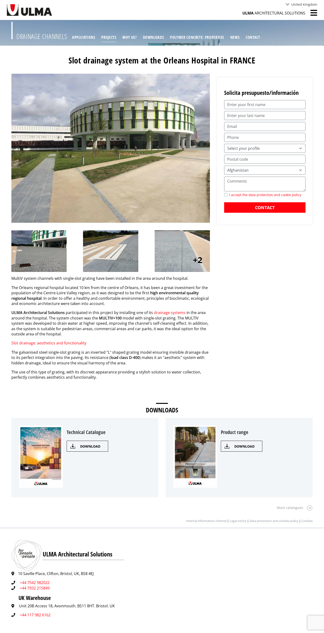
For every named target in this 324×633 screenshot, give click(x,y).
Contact (253, 37)
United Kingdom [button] (304, 4)
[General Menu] (311, 13)
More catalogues (290, 507)
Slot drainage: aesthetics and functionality (48, 343)
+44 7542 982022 (35, 582)
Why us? (129, 37)
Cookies (307, 521)
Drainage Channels (41, 36)
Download (90, 446)
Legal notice (238, 521)
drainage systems (169, 312)
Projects (108, 37)
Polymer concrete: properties (197, 37)
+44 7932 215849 (35, 588)
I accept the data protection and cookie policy (265, 195)
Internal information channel (206, 521)
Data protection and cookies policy (274, 521)
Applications (83, 37)
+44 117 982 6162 (35, 615)
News (235, 37)
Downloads (153, 37)
